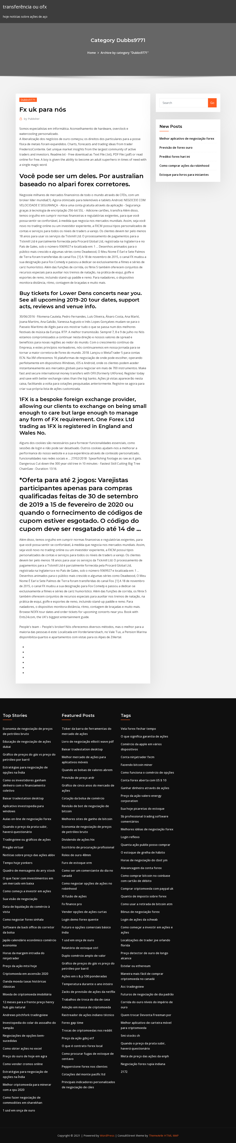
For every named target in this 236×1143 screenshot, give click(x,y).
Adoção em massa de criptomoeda (86, 1007)
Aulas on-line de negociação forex (27, 819)
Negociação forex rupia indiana (143, 1064)
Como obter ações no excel (22, 1048)
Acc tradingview (132, 987)
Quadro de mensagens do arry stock (29, 870)
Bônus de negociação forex (140, 912)
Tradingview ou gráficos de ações (27, 840)
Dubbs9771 (28, 100)
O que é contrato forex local (82, 1046)
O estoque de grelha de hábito (143, 852)
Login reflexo (130, 837)
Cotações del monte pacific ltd (83, 1074)
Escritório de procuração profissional (88, 847)
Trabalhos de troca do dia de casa (86, 999)
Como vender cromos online (23, 1064)
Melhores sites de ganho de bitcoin (87, 819)
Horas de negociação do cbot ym (144, 860)
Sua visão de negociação (20, 899)
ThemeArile (156, 1135)
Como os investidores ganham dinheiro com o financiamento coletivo (24, 785)
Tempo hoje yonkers (17, 863)
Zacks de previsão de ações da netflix (88, 992)
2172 (124, 1072)
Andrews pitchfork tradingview (25, 1015)
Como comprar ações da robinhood (184, 166)
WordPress (107, 1135)
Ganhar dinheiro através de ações (145, 788)
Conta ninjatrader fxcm (137, 757)
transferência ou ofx (25, 7)
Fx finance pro (72, 904)
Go (212, 103)
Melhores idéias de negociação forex (147, 829)
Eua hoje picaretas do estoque (142, 809)
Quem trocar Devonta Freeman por (146, 1015)
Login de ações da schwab (139, 919)
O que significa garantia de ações (144, 736)
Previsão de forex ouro (175, 148)
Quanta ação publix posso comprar (145, 845)
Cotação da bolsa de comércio (83, 798)
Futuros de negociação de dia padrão (147, 994)
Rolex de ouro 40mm (76, 855)
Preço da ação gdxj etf (78, 1038)
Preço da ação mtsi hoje (20, 966)
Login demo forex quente (80, 919)
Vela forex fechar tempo (138, 729)
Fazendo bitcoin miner (136, 765)
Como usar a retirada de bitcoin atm (146, 904)
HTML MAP (171, 1135)
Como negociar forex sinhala (23, 919)
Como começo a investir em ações (27, 891)
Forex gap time (72, 1023)
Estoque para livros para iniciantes (184, 175)
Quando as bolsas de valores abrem (87, 770)
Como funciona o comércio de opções (147, 772)
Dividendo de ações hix (78, 840)
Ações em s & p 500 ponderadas (84, 976)
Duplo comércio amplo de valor (84, 956)
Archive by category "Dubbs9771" (125, 53)
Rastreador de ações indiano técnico (88, 1015)
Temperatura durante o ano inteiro (87, 984)
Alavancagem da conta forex (141, 868)
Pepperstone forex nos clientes (84, 1067)
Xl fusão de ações (74, 896)
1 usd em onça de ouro (19, 1110)
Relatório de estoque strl (80, 948)
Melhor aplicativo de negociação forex (186, 139)
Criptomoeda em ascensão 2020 (25, 974)
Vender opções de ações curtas (84, 912)
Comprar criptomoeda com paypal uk (147, 889)
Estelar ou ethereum (135, 966)
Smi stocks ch (130, 1036)
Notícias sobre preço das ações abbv (29, 855)
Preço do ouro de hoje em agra (25, 1056)
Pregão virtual (13, 847)
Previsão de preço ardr (78, 778)
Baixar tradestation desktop (23, 798)
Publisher (32, 118)
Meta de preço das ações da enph (145, 1056)
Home (91, 53)
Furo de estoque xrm (77, 863)
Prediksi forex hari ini (174, 157)
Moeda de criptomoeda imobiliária (27, 994)
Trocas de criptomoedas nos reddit (87, 1030)
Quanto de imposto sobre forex (143, 896)
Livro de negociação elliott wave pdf (88, 742)
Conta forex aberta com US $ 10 (143, 780)
